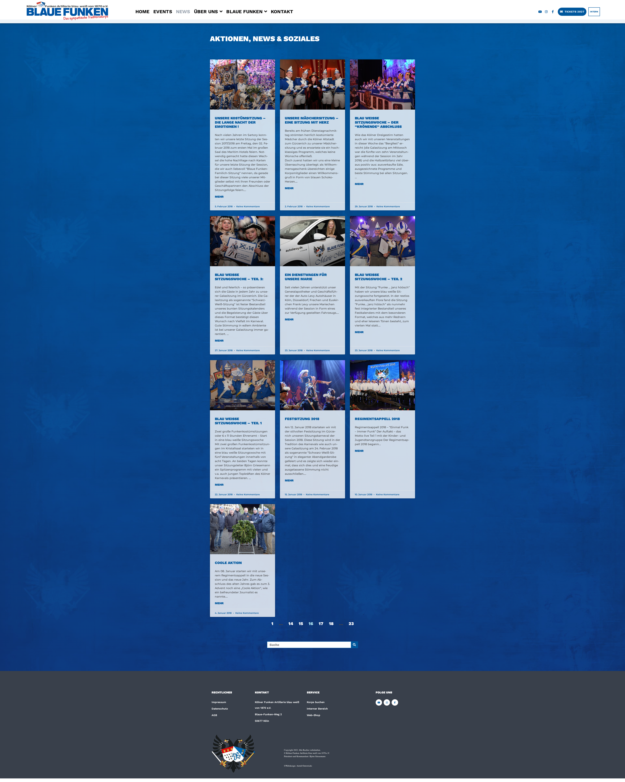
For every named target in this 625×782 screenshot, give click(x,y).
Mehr (219, 196)
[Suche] (354, 645)
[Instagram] (546, 12)
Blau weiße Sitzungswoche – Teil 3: (239, 277)
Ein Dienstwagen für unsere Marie (306, 277)
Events (162, 11)
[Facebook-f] (553, 12)
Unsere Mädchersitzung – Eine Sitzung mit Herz (311, 120)
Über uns (206, 11)
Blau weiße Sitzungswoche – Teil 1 (238, 421)
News (183, 11)
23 (351, 623)
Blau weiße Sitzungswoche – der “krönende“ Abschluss (378, 122)
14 (290, 623)
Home (142, 11)
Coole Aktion (228, 563)
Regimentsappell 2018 (377, 419)
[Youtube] (540, 12)
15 (301, 623)
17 (321, 623)
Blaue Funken (244, 11)
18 (331, 623)
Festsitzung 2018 (302, 419)
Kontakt (282, 11)
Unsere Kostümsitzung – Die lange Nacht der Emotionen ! (240, 122)
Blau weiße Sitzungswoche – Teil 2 (378, 277)
